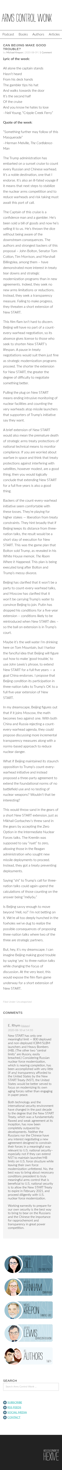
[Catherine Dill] (31, 1264)
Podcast (8, 34)
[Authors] (31, 1356)
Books (23, 34)
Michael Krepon (14, 52)
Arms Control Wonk (31, 17)
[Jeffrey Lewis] (31, 1333)
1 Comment (46, 52)
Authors (38, 34)
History (25, 1026)
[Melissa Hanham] (31, 1287)
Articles (54, 34)
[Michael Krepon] (31, 1310)
